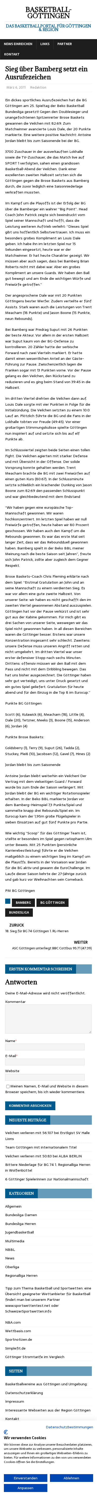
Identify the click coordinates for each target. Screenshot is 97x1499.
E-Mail (10, 1056)
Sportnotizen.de (18, 1339)
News (9, 1258)
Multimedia (14, 1241)
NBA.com (13, 1322)
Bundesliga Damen (21, 1215)
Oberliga (12, 1267)
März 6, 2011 (16, 87)
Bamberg (23, 902)
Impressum (14, 1401)
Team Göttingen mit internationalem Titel (41, 1147)
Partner (64, 44)
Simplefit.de (15, 1348)
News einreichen (18, 44)
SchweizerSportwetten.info (28, 1311)
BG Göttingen (52, 902)
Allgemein (13, 1206)
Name (10, 1041)
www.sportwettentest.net (27, 1305)
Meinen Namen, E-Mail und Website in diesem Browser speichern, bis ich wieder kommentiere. (46, 1089)
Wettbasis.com (18, 1331)
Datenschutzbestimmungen (69, 1427)
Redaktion (38, 87)
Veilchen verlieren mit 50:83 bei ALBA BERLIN (43, 1156)
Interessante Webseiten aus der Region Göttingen (48, 1410)
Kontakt (12, 54)
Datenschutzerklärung (24, 1393)
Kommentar (15, 1002)
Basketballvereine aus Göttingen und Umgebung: (46, 1384)
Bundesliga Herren (20, 1224)
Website (12, 1071)
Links (44, 44)
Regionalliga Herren (21, 1275)
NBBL (10, 1249)
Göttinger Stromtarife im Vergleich (34, 1357)
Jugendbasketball (19, 1232)
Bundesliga (19, 912)
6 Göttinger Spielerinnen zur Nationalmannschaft (46, 1179)
